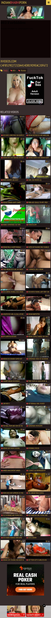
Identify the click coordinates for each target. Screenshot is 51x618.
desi (13, 70)
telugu (23, 70)
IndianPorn (13, 2)
